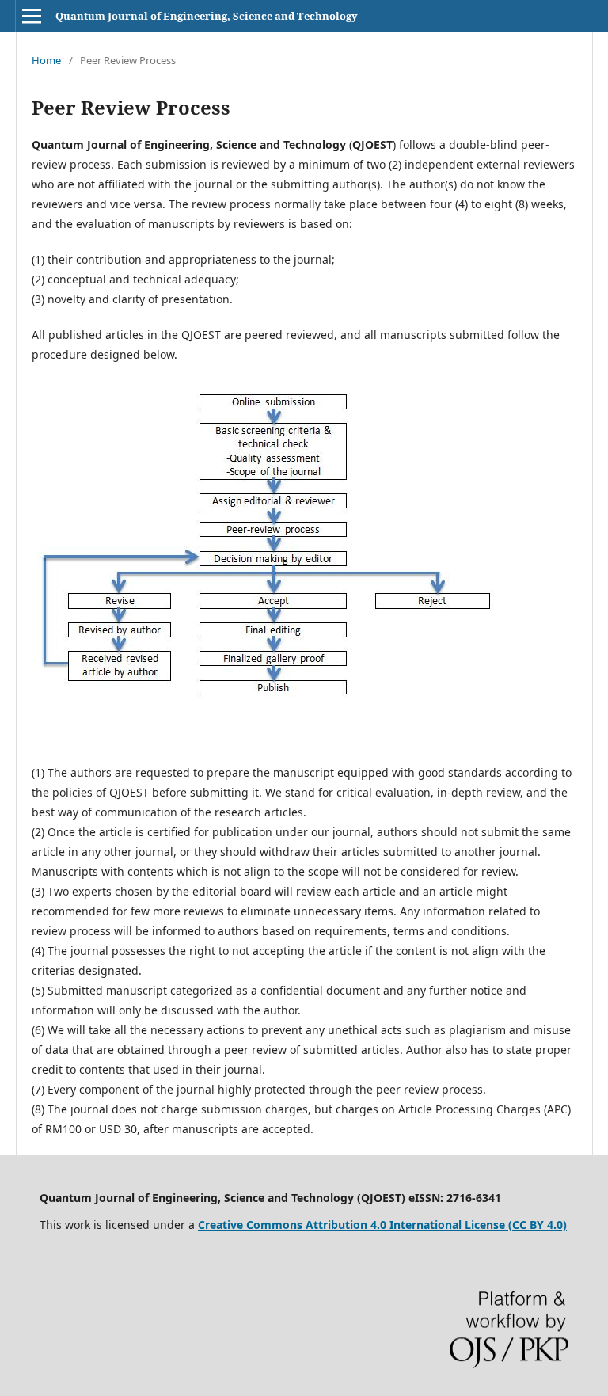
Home (46, 60)
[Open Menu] (32, 16)
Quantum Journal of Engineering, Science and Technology (206, 16)
